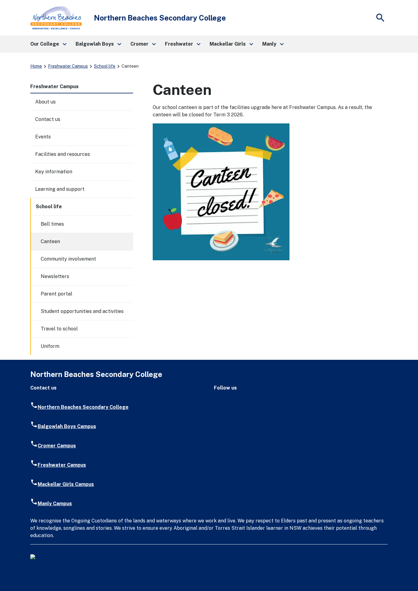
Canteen (50, 241)
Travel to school (59, 329)
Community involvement (68, 259)
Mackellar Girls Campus (66, 484)
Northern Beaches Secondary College (83, 407)
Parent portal (56, 294)
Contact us (47, 119)
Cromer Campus (57, 446)
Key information (53, 172)
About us (45, 102)
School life (104, 66)
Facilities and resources (62, 154)
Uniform (50, 346)
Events (43, 137)
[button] (48, 44)
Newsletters (55, 276)
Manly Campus (55, 503)
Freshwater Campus (68, 66)
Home (36, 66)
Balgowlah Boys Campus (67, 426)
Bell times (52, 224)
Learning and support (59, 189)
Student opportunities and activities (82, 311)
